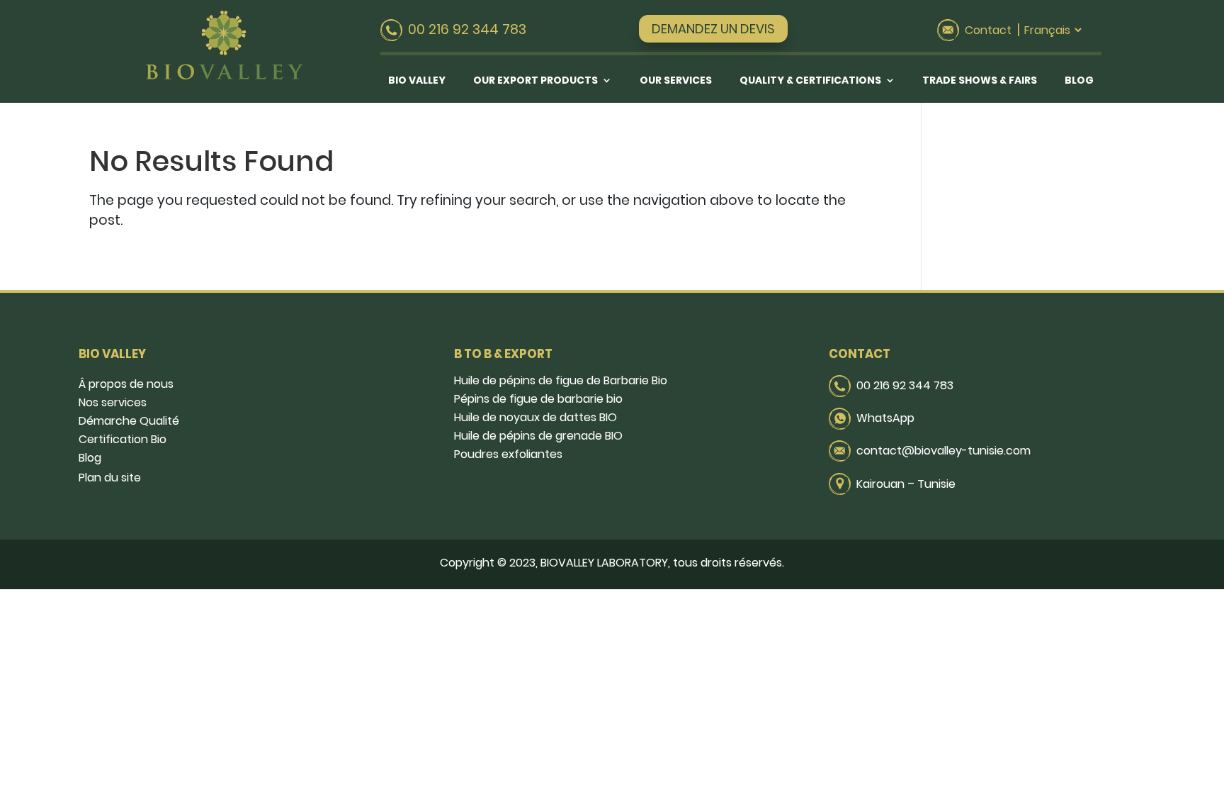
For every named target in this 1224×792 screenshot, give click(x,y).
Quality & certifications (810, 81)
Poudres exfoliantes (508, 454)
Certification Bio (122, 439)
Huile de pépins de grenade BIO (538, 436)
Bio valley (417, 81)
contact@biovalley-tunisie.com (943, 450)
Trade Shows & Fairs (979, 81)
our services (676, 81)
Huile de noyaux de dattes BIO (535, 417)
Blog (1079, 81)
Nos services (113, 402)
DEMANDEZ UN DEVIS (713, 29)
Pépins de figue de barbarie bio (538, 399)
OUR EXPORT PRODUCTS (535, 81)
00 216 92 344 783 (904, 385)
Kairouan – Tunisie (906, 484)
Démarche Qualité (129, 421)
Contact (988, 30)
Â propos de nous (126, 384)
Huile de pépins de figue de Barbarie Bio (560, 380)
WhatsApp (885, 418)
